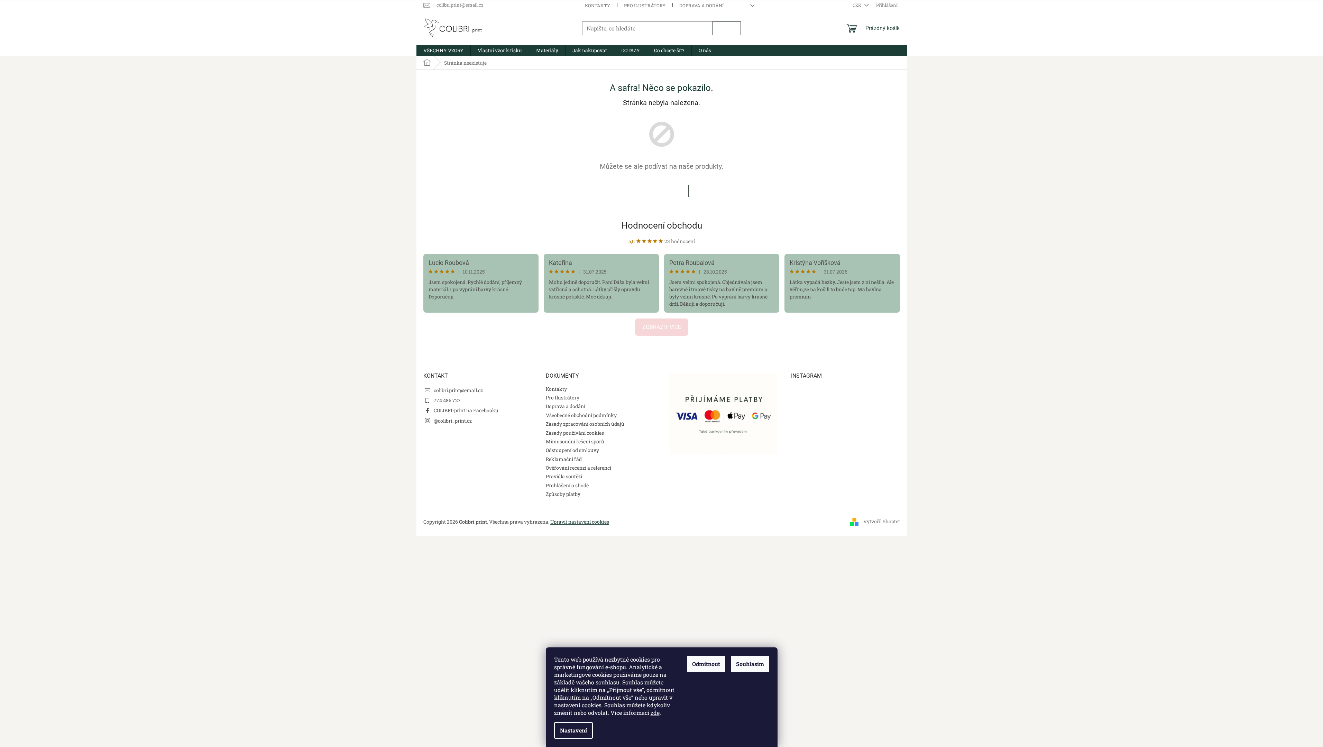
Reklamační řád (564, 459)
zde (655, 712)
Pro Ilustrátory (644, 5)
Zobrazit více (661, 327)
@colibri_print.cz (453, 420)
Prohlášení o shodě (567, 485)
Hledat (726, 28)
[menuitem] (443, 50)
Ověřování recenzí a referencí (578, 467)
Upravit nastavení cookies (579, 521)
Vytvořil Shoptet (881, 521)
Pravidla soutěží (564, 476)
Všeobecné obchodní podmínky (581, 415)
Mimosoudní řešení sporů (575, 441)
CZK (858, 5)
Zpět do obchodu (661, 191)
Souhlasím (750, 663)
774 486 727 (447, 400)
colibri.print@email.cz (458, 390)
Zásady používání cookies (575, 433)
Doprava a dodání (701, 5)
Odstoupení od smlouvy (572, 450)
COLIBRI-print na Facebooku (466, 410)
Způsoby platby (563, 494)
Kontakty (597, 5)
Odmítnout (706, 663)
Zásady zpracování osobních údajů (585, 424)
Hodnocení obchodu (661, 225)
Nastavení (573, 730)
